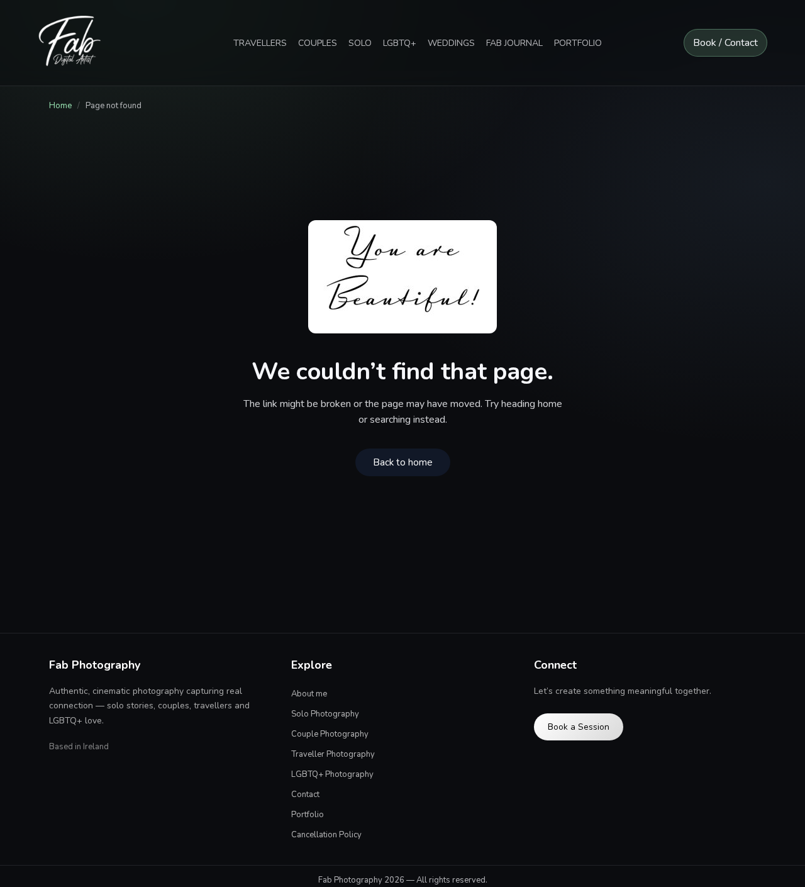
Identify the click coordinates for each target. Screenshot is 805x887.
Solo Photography (325, 714)
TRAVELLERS (260, 43)
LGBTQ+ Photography (332, 774)
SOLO (360, 43)
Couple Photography (330, 734)
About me (309, 694)
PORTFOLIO (578, 43)
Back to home (403, 462)
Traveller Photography (333, 754)
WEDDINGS (451, 43)
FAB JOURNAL (514, 43)
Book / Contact (725, 43)
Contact (305, 794)
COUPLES (317, 43)
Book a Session (578, 727)
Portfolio (307, 814)
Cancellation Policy (326, 834)
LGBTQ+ (399, 43)
